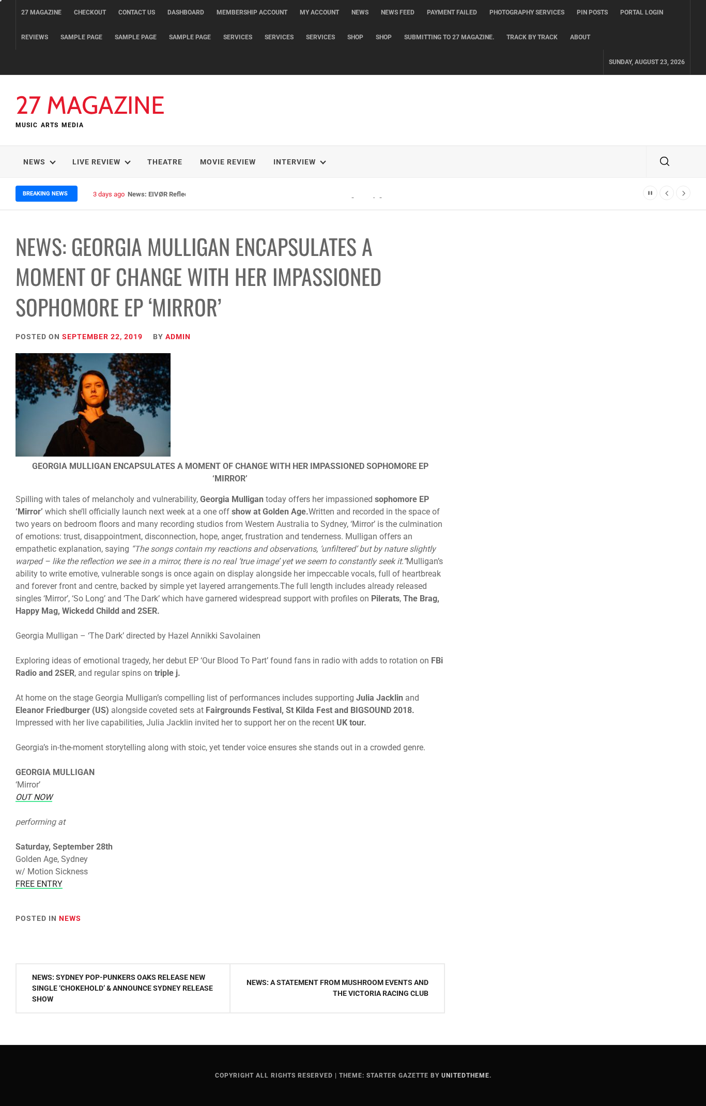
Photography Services (526, 12)
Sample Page (81, 37)
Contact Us (136, 12)
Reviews (34, 37)
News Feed (398, 12)
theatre (164, 162)
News (360, 12)
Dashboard (185, 12)
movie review (228, 162)
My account (319, 12)
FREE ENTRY (39, 884)
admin (178, 336)
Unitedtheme (465, 1075)
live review (96, 162)
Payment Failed (452, 12)
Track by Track (532, 37)
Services (237, 37)
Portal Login (641, 12)
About (580, 37)
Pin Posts (592, 12)
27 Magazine (41, 12)
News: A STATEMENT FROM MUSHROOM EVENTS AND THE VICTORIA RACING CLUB (337, 987)
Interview (294, 162)
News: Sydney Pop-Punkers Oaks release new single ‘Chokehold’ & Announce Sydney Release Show (122, 988)
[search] (664, 161)
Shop (355, 37)
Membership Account (252, 12)
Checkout (90, 12)
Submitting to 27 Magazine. (449, 37)
